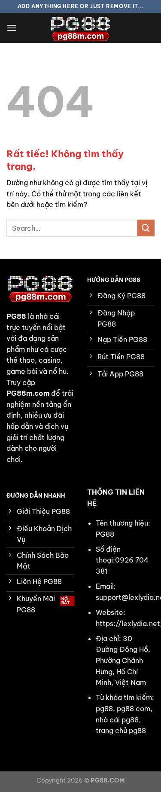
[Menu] (11, 27)
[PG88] (81, 28)
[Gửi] (146, 228)
